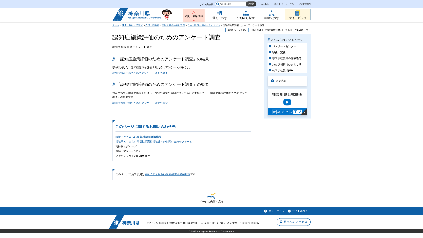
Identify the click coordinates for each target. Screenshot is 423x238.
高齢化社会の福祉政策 (173, 25)
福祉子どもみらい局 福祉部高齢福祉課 (138, 137)
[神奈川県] (124, 222)
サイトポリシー (301, 211)
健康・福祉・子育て (132, 25)
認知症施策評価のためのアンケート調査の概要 (140, 102)
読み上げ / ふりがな (284, 4)
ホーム (115, 25)
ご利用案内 (305, 4)
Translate (264, 4)
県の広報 (281, 80)
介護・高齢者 (152, 25)
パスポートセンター (284, 46)
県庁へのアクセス (295, 222)
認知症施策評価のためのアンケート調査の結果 (140, 73)
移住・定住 (279, 52)
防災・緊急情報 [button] (194, 16)
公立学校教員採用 (282, 70)
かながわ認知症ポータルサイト (204, 25)
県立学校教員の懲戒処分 (286, 58)
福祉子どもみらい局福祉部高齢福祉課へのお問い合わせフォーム (153, 141)
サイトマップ (277, 211)
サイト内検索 (206, 4)
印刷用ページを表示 (237, 30)
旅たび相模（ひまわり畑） (288, 64)
